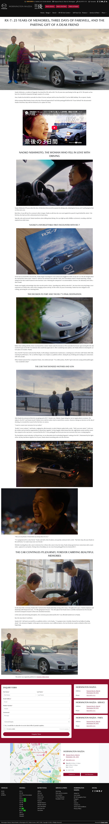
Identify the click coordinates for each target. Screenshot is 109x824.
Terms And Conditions (80, 806)
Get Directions (89, 774)
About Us (76, 793)
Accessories (59, 795)
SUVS (2, 791)
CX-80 (21, 804)
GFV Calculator (42, 806)
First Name (6, 692)
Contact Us (72, 774)
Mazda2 (21, 814)
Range (48, 13)
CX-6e (21, 799)
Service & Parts (94, 13)
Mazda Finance (42, 802)
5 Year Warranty (60, 797)
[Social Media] (104, 1)
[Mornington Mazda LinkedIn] (107, 1)
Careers (76, 803)
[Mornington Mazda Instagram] (100, 1)
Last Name (40, 692)
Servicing (58, 791)
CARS (2, 793)
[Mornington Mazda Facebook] (98, 1)
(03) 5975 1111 (82, 1)
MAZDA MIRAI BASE (43, 677)
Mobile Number (8, 705)
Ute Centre (77, 795)
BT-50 (21, 810)
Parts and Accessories (61, 793)
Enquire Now (36, 734)
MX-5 (21, 812)
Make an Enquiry (73, 6)
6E (20, 808)
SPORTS (3, 795)
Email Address (7, 698)
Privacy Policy (77, 808)
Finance (84, 13)
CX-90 (21, 806)
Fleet (75, 801)
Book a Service (50, 6)
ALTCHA (67, 729)
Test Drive (40, 810)
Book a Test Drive (61, 6)
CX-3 (20, 791)
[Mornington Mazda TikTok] (102, 791)
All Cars (40, 793)
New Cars (40, 795)
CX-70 (21, 802)
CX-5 (20, 797)
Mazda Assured (42, 804)
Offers (39, 791)
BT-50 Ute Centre (64, 13)
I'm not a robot (11, 729)
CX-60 (21, 801)
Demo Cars (41, 797)
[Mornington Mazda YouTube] (102, 1)
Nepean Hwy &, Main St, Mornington (64, 1)
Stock (54, 13)
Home (42, 13)
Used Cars (40, 799)
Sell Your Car (77, 13)
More (103, 13)
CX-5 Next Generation (25, 795)
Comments (6, 712)
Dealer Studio (104, 822)
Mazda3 (21, 816)
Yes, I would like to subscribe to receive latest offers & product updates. (24, 725)
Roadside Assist (60, 799)
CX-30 (21, 793)
